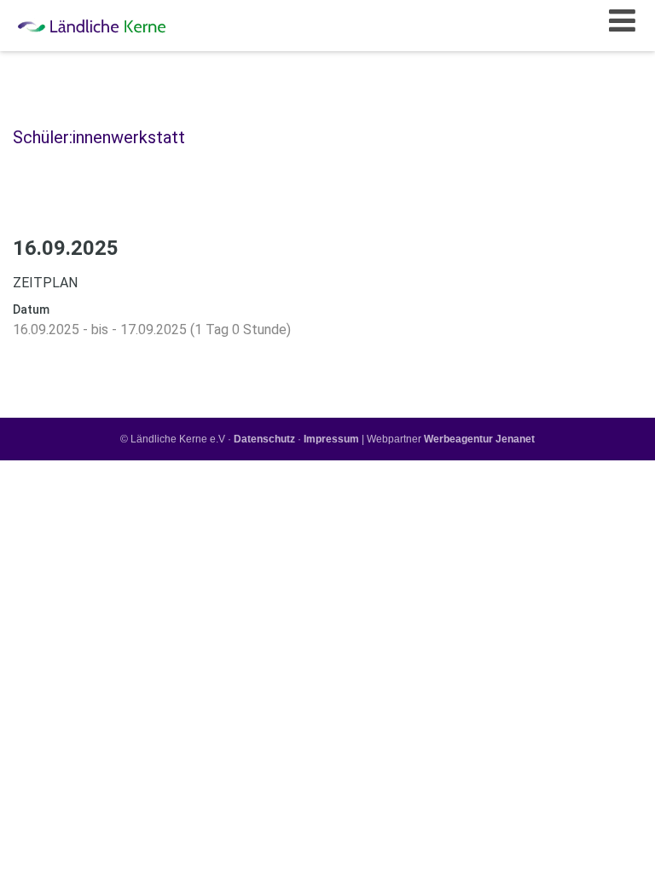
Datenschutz (264, 439)
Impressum (331, 439)
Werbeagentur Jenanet (479, 439)
